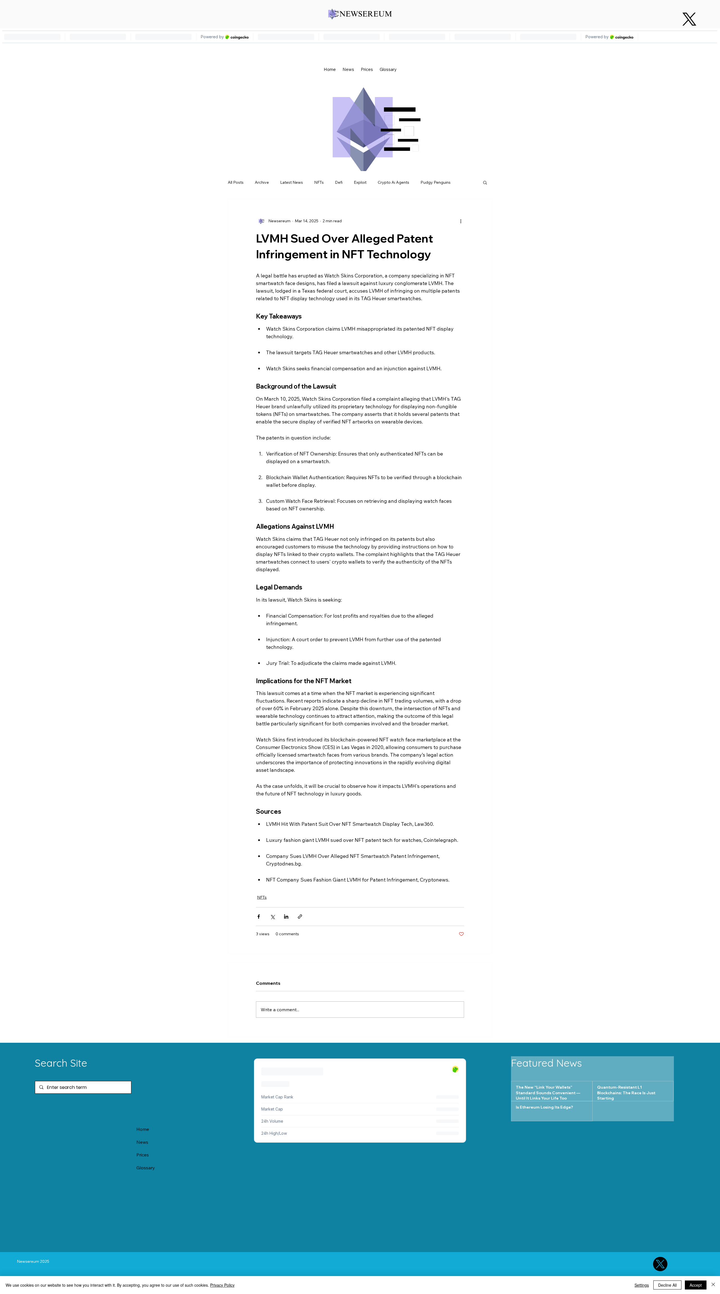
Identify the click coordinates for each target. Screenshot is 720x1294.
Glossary (145, 1167)
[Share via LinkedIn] (286, 916)
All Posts (236, 182)
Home (142, 1129)
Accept (696, 1285)
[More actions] (460, 220)
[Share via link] (300, 916)
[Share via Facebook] (258, 916)
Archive (262, 182)
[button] (485, 182)
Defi (339, 182)
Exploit (360, 182)
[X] (689, 19)
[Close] (713, 1284)
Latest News (291, 182)
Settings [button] (641, 1285)
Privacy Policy (222, 1285)
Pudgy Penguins (435, 182)
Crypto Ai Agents (393, 182)
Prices (142, 1155)
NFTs (319, 182)
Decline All (667, 1285)
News (142, 1142)
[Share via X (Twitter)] (272, 916)
